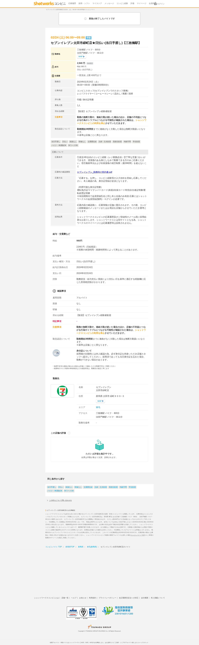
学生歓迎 (132, 487)
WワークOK (69, 491)
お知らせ (82, 598)
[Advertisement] (99, 575)
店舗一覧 (64, 598)
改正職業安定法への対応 (128, 598)
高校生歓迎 (113, 487)
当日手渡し (51, 487)
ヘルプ (73, 598)
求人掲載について (158, 598)
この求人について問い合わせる (60, 500)
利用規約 (92, 598)
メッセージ (109, 3)
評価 (132, 3)
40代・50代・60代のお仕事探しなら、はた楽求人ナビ (97, 642)
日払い (60, 487)
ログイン (161, 4)
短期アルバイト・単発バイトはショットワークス (65, 642)
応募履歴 (72, 3)
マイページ (141, 3)
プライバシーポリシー (107, 598)
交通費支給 (88, 487)
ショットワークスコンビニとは (46, 598)
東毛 (98, 407)
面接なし (69, 487)
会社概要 (144, 598)
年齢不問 (123, 487)
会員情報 (152, 3)
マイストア (97, 3)
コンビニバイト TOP (138, 535)
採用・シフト (84, 3)
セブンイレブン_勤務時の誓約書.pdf (94, 172)
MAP (81, 56)
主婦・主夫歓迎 (100, 487)
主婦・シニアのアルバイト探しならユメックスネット (132, 642)
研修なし (78, 487)
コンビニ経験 (122, 3)
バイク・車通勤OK (54, 491)
